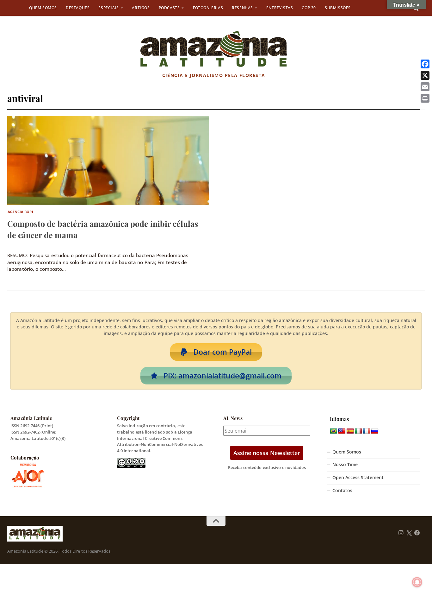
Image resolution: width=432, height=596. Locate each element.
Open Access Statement (358, 477)
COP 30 (309, 7)
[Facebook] (425, 64)
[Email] (425, 86)
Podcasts (169, 7)
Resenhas (242, 7)
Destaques (77, 7)
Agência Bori (20, 211)
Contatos (342, 490)
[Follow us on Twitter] (409, 533)
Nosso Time (345, 464)
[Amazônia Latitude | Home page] (213, 49)
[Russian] (375, 431)
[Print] (425, 98)
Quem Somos (43, 7)
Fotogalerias (208, 7)
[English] (342, 431)
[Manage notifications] (417, 582)
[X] (425, 75)
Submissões (338, 7)
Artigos (141, 7)
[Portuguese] (333, 431)
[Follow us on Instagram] (401, 533)
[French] (366, 431)
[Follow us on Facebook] (417, 533)
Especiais (108, 7)
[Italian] (358, 431)
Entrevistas (279, 7)
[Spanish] (350, 431)
